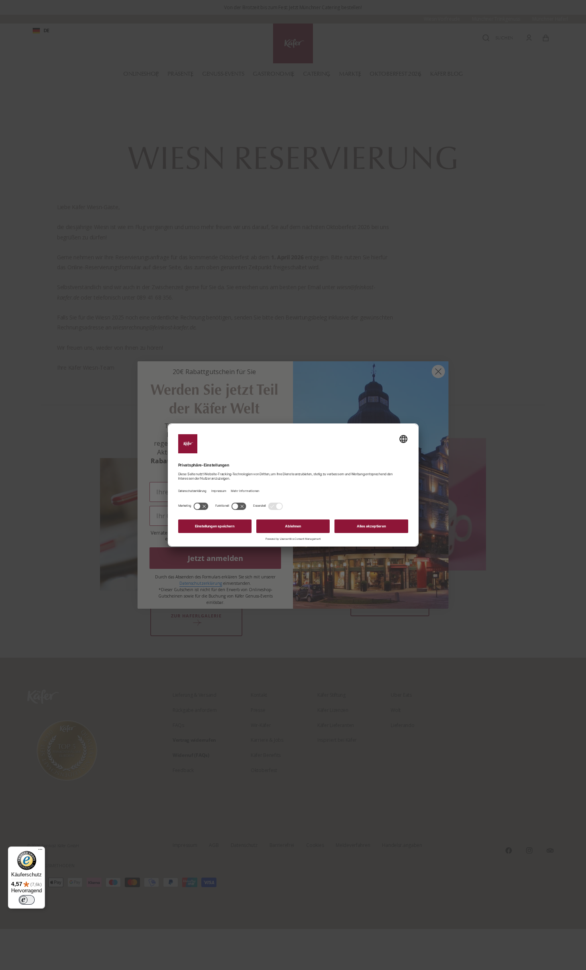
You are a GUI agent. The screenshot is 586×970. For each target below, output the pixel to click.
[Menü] (40, 851)
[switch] (27, 900)
